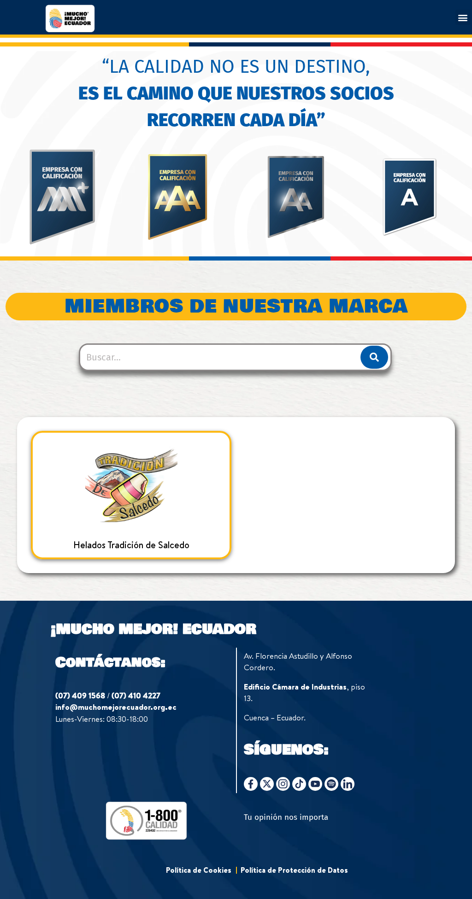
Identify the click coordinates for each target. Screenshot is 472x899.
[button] (463, 17)
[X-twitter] (267, 784)
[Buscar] (374, 357)
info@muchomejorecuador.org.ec (116, 707)
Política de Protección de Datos (294, 870)
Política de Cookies (198, 870)
